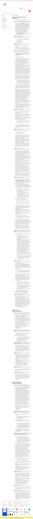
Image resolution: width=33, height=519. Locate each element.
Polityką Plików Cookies (19, 517)
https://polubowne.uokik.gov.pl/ (23, 292)
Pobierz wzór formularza (22, 206)
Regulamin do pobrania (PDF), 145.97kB (21, 19)
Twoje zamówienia (10, 504)
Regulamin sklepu (21, 504)
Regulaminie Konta (28, 71)
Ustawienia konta (10, 505)
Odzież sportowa (4, 18)
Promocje (3, 22)
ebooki (3, 16)
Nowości (3, 21)
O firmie (26, 505)
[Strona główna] (16, 4)
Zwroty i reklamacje (4, 504)
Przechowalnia (10, 506)
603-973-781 (21, 33)
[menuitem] (3, 13)
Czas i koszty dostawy (16, 505)
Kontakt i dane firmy (27, 504)
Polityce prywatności (17, 370)
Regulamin (3, 506)
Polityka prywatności (21, 505)
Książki (3, 17)
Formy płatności (16, 504)
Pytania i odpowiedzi (4, 505)
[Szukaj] (30, 11)
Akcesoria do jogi (4, 20)
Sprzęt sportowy (4, 19)
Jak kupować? (21, 506)
